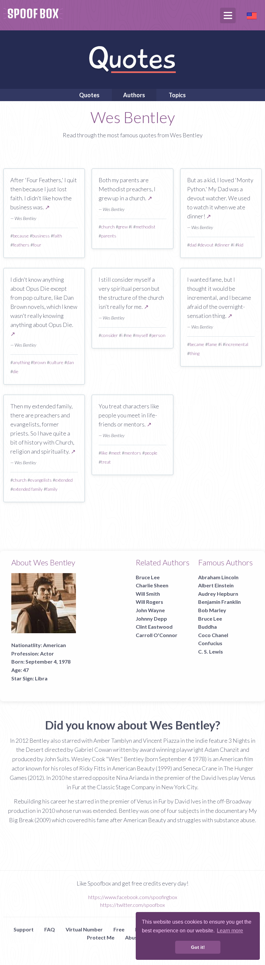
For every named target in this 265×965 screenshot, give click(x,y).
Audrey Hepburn (218, 594)
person (158, 335)
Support (24, 929)
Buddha (207, 627)
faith (57, 235)
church (108, 226)
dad (193, 244)
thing (194, 353)
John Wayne (150, 610)
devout (207, 244)
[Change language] (252, 15)
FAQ (49, 929)
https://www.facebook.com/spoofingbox (132, 897)
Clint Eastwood (154, 627)
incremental (236, 344)
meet (116, 453)
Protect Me (100, 937)
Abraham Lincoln (218, 577)
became (197, 344)
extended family (28, 489)
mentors (132, 453)
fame (212, 344)
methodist (145, 226)
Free (118, 929)
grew (123, 226)
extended (64, 480)
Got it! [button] (198, 947)
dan (70, 362)
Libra (41, 678)
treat (106, 462)
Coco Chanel (213, 635)
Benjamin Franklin (219, 602)
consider (109, 335)
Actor (47, 653)
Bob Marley (212, 610)
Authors (134, 95)
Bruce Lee (148, 577)
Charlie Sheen (152, 585)
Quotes (89, 95)
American (54, 645)
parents (108, 235)
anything (21, 362)
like (104, 453)
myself (141, 335)
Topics (177, 95)
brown (39, 362)
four (37, 244)
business (41, 235)
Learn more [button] (230, 930)
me (129, 335)
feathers (21, 244)
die (15, 371)
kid (240, 244)
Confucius (210, 643)
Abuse (132, 937)
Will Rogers (149, 602)
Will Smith (148, 594)
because (21, 235)
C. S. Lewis (210, 651)
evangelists (41, 480)
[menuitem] (89, 95)
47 (26, 670)
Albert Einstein (216, 585)
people (151, 453)
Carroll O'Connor (156, 635)
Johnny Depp (151, 618)
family (52, 489)
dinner (223, 244)
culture (56, 362)
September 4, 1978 (48, 661)
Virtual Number (84, 929)
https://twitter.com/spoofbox (132, 905)
